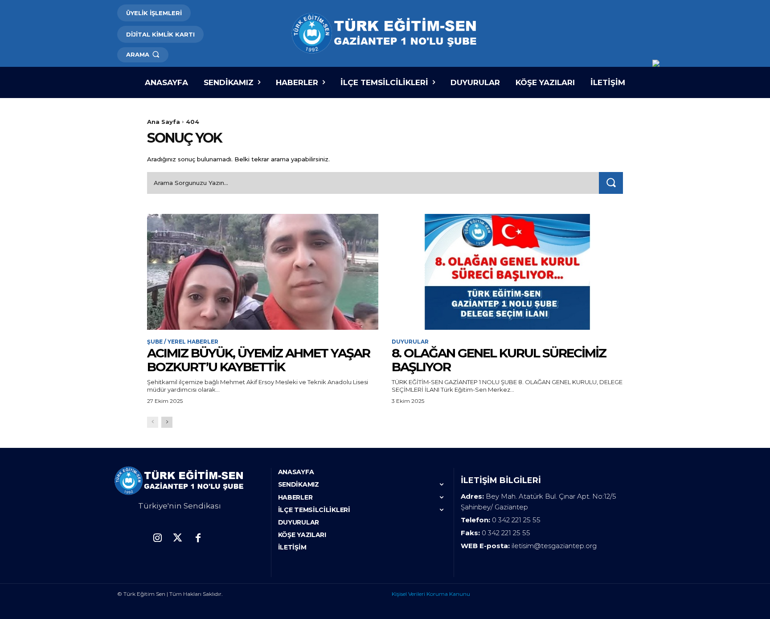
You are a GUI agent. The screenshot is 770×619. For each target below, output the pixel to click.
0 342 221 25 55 (516, 520)
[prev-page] (152, 422)
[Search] (611, 183)
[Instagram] (157, 538)
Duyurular (410, 342)
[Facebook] (197, 538)
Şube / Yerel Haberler (182, 342)
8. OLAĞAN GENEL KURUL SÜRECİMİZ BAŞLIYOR (499, 359)
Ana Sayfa (163, 121)
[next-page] (166, 422)
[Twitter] (177, 538)
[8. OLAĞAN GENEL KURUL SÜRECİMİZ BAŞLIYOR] (507, 272)
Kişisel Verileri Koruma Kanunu (431, 593)
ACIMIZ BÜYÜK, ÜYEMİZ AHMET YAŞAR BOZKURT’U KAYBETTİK (258, 359)
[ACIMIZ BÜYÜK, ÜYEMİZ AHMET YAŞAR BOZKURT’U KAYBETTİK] (262, 272)
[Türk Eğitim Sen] (385, 33)
